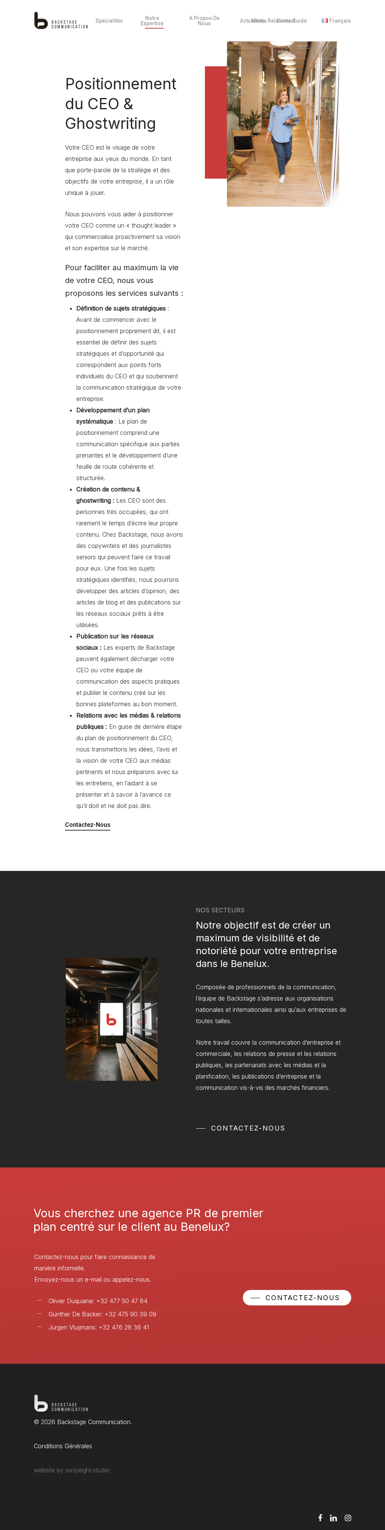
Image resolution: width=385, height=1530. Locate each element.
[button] (240, 1128)
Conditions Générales (63, 1446)
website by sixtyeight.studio (71, 1470)
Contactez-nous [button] (88, 824)
